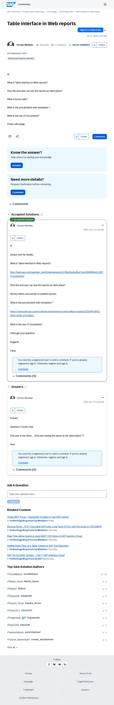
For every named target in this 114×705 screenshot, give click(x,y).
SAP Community (13, 12)
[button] (94, 45)
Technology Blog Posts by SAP (25, 559)
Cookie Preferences (28, 698)
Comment (99, 136)
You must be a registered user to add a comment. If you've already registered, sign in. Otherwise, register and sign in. (52, 362)
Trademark (28, 690)
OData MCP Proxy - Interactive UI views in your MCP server (38, 517)
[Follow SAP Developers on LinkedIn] (65, 664)
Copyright (28, 681)
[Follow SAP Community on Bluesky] (54, 664)
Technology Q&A (66, 12)
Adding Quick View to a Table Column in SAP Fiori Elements (38, 546)
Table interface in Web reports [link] (87, 12)
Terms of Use (85, 673)
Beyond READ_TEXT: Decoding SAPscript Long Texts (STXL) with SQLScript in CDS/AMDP (54, 526)
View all (11, 647)
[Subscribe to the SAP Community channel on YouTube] (59, 664)
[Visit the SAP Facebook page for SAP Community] (49, 664)
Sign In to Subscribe (90, 30)
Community (24, 4)
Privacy (28, 673)
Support (85, 690)
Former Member (25, 45)
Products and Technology (33, 12)
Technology (51, 12)
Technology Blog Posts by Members (28, 520)
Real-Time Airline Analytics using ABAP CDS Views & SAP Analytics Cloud (44, 536)
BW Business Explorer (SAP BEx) (21, 58)
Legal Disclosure (85, 681)
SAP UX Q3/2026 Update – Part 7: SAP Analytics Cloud (36, 555)
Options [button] (105, 30)
